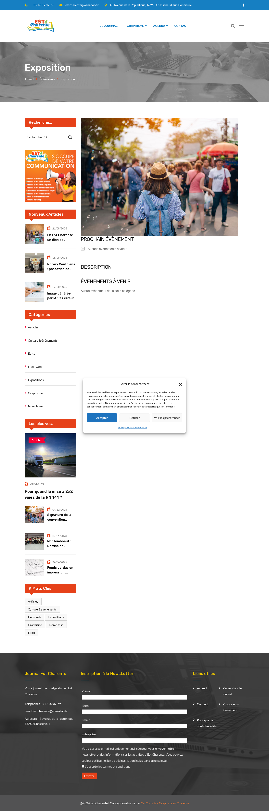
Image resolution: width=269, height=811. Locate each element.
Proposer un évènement (231, 707)
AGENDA (159, 26)
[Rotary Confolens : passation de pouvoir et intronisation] (34, 263)
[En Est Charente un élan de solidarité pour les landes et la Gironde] (34, 234)
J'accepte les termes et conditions (107, 766)
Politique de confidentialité (132, 427)
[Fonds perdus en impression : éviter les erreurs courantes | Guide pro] (34, 567)
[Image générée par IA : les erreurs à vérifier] (34, 292)
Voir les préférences (167, 417)
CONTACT (181, 26)
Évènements (47, 79)
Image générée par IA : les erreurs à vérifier (61, 298)
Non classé (35, 406)
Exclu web (35, 366)
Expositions (36, 380)
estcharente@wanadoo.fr (82, 5)
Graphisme (35, 393)
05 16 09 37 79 (43, 5)
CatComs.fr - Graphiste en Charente (165, 803)
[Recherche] (233, 25)
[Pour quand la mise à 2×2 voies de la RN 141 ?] (50, 455)
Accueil (29, 79)
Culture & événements (43, 340)
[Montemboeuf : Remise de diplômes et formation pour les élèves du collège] (34, 541)
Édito (31, 353)
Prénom (87, 691)
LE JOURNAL (109, 26)
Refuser (134, 417)
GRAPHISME (135, 26)
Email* (86, 720)
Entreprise (89, 734)
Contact (202, 704)
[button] (180, 384)
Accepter (102, 417)
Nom (85, 705)
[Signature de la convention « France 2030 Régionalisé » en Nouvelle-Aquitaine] (34, 514)
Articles (33, 327)
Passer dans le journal (232, 691)
